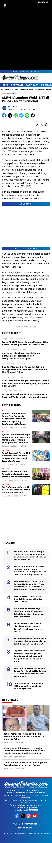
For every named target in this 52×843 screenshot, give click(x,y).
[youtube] (35, 818)
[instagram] (29, 818)
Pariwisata (32, 85)
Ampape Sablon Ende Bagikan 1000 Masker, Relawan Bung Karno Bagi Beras (29, 686)
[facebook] (17, 818)
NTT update (17, 85)
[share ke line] (28, 117)
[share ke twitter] (10, 117)
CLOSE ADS (43, 2)
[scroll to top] (48, 827)
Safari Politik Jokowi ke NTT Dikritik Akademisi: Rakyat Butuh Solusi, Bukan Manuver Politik (28, 627)
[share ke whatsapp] (16, 117)
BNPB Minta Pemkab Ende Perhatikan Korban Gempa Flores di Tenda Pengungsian (16, 474)
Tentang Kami (25, 828)
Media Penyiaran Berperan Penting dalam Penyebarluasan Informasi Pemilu (26, 763)
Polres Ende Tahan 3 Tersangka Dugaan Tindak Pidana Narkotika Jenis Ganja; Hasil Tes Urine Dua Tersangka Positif (30, 570)
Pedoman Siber (29, 824)
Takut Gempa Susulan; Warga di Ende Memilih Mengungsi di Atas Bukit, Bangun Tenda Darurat (30, 641)
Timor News (12, 94)
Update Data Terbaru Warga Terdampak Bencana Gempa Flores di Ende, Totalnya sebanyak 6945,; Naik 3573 (16, 438)
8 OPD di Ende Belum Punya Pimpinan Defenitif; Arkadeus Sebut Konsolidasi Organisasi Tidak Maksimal (29, 612)
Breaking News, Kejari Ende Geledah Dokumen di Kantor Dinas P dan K (28, 599)
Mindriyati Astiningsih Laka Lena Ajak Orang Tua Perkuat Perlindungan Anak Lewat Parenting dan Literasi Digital (24, 751)
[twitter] (23, 818)
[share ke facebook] (5, 117)
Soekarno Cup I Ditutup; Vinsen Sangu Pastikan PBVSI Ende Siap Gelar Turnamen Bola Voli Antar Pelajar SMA (30, 672)
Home (5, 85)
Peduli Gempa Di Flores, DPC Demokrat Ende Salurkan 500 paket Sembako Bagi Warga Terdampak (16, 457)
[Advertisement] (24, 518)
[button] (37, 125)
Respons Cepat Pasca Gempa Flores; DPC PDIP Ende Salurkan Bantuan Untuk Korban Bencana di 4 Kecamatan (30, 555)
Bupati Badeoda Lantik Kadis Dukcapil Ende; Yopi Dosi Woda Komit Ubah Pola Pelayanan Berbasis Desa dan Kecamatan (29, 585)
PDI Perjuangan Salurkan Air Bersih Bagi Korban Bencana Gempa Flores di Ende (16, 490)
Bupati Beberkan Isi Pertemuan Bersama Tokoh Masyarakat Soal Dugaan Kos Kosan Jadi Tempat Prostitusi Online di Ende (29, 656)
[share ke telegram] (21, 117)
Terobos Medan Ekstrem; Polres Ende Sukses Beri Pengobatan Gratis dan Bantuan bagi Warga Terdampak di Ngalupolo (14, 418)
